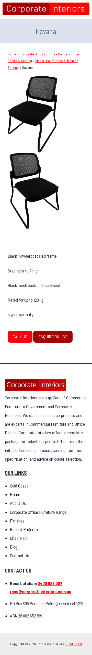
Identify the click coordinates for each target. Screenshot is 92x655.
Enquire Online (52, 336)
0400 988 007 (50, 583)
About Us (18, 503)
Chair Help (19, 538)
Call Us (20, 336)
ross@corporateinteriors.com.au (40, 591)
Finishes (17, 520)
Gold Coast (19, 486)
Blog (13, 547)
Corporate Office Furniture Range (43, 54)
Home (12, 54)
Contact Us (19, 555)
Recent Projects (24, 529)
